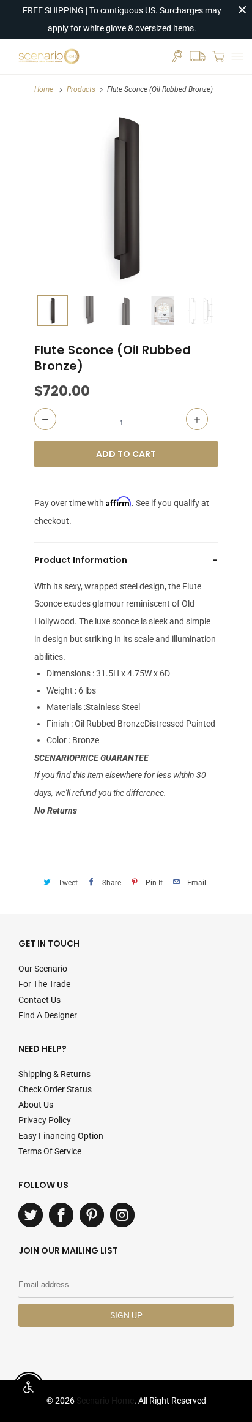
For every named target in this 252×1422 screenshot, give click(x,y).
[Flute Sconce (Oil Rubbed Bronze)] (126, 197)
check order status (55, 1089)
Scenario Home (105, 1400)
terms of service (49, 1151)
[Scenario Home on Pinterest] (92, 1215)
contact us (39, 1000)
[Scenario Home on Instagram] (122, 1215)
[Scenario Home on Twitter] (30, 1215)
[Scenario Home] (49, 56)
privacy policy (44, 1120)
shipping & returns (54, 1074)
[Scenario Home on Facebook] (61, 1215)
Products (81, 89)
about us (35, 1105)
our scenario (42, 969)
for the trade (44, 984)
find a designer (47, 1015)
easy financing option (60, 1136)
